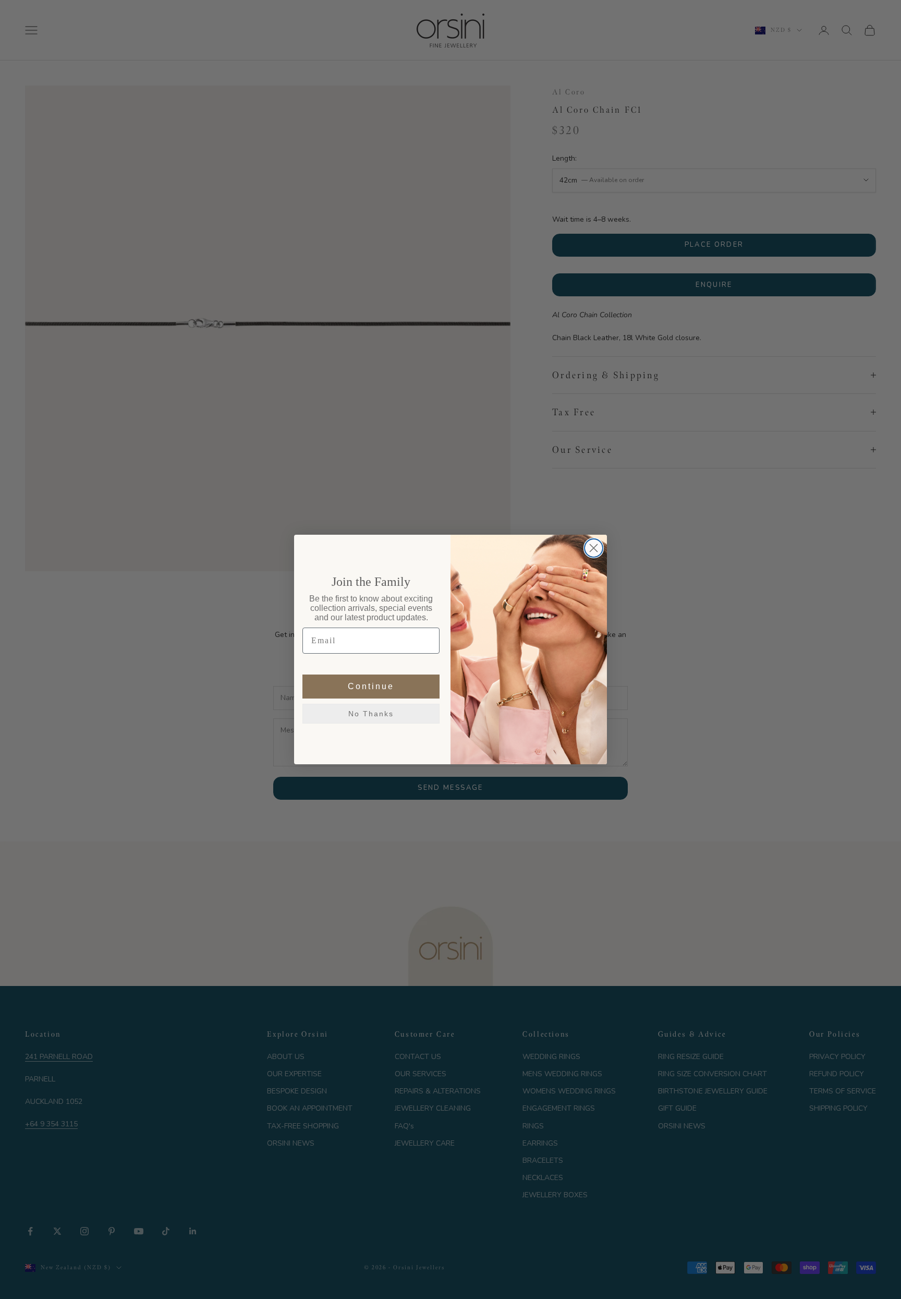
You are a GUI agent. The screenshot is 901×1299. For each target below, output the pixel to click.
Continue (371, 686)
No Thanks (371, 714)
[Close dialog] (594, 548)
